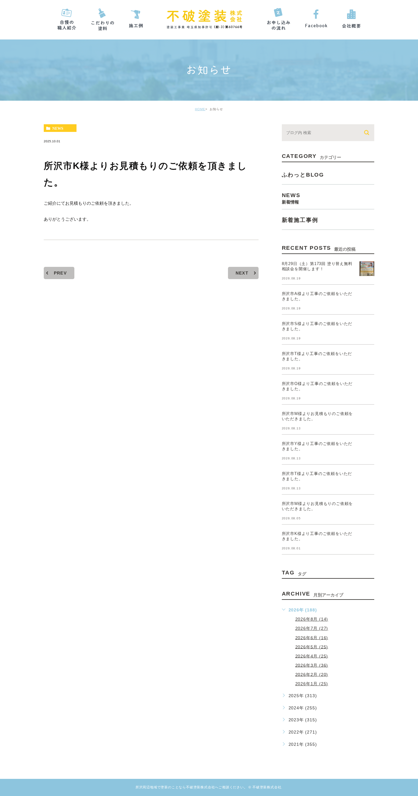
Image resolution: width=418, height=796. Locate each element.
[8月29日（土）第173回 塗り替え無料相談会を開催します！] (367, 268)
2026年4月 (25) (311, 655)
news (57, 128)
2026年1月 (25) (311, 683)
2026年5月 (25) (311, 646)
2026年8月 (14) (311, 619)
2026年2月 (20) (311, 674)
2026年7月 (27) (311, 628)
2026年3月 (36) (311, 665)
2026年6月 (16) (311, 637)
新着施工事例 (300, 220)
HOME (200, 109)
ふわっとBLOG (303, 175)
